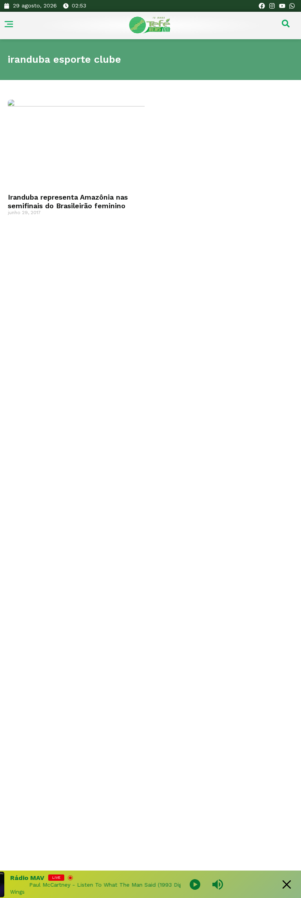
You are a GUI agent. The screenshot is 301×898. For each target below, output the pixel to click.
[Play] (195, 884)
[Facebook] (262, 6)
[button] (286, 25)
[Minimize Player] (286, 884)
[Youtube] (282, 6)
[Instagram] (272, 6)
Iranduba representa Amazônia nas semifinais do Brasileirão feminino (68, 201)
